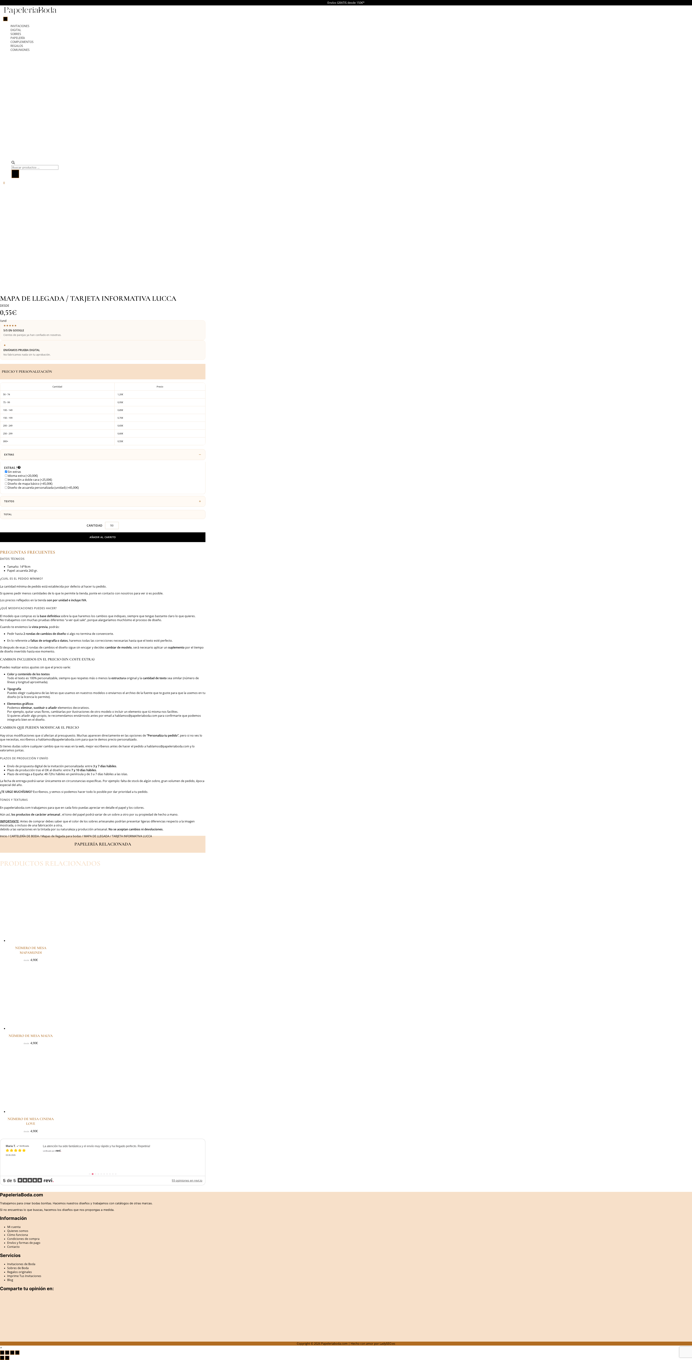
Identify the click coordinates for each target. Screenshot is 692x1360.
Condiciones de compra (23, 1239)
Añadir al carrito (103, 537)
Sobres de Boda (18, 1268)
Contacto (13, 1247)
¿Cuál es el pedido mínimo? (21, 578)
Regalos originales (19, 1272)
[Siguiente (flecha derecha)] (7, 1358)
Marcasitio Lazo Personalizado (73, 1154)
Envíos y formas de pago (23, 1243)
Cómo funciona (17, 1235)
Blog (10, 1280)
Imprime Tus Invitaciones (24, 1276)
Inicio (3, 836)
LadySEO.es (387, 1344)
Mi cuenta (14, 1227)
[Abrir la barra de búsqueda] (13, 163)
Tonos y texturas (14, 799)
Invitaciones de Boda (21, 1264)
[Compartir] (12, 1352)
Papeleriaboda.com (334, 1344)
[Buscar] (15, 174)
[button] (102, 558)
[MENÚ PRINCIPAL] (5, 19)
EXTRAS (9, 454)
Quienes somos (17, 1231)
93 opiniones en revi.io (187, 1180)
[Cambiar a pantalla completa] (7, 1352)
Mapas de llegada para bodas (61, 836)
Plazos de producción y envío (24, 758)
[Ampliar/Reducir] (2, 1352)
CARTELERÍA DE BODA (24, 836)
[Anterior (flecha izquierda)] (2, 1358)
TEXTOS (9, 501)
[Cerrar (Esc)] (17, 1352)
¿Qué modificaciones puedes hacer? (28, 608)
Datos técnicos (12, 558)
